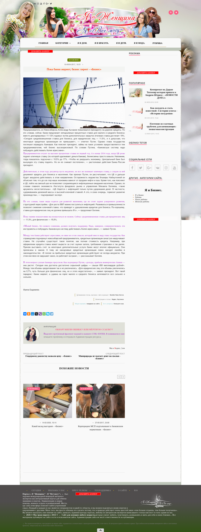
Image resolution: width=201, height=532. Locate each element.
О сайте (122, 490)
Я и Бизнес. (74, 60)
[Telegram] (51, 313)
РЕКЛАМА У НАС (56, 490)
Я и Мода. (139, 43)
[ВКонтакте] (25, 313)
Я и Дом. (82, 43)
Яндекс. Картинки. (118, 299)
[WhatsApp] (44, 313)
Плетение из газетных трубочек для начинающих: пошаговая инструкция (161, 126)
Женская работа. (142, 202)
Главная (43, 43)
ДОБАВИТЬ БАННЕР (40, 51)
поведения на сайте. (93, 304)
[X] (36, 313)
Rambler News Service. (117, 295)
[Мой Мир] (32, 313)
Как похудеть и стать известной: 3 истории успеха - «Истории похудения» (161, 111)
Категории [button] (62, 43)
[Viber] (40, 313)
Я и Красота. (102, 43)
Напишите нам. (119, 304)
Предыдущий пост (47, 354)
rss (136, 490)
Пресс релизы (79, 490)
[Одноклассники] (28, 313)
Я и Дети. (121, 43)
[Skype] (47, 313)
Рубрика (157, 43)
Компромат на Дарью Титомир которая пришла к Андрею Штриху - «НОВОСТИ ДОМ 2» (161, 93)
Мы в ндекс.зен (117, 348)
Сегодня (36, 490)
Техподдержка (102, 490)
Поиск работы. (141, 199)
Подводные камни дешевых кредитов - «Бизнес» (100, 426)
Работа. (138, 197)
